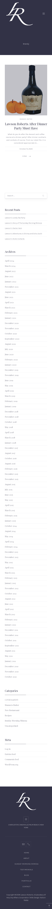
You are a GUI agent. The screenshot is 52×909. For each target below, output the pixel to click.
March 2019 (10, 396)
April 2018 (9, 432)
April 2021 (9, 302)
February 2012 (11, 619)
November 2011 (11, 635)
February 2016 (11, 468)
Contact (26, 887)
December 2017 (11, 448)
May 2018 (9, 427)
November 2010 (12, 671)
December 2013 (11, 552)
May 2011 (9, 656)
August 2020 (10, 344)
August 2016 (10, 463)
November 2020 (12, 328)
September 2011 (12, 645)
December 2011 (11, 630)
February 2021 (11, 313)
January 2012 (10, 624)
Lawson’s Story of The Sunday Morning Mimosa (23, 223)
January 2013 (10, 583)
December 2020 (12, 323)
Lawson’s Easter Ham (13, 228)
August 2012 (10, 598)
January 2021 (10, 318)
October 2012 (10, 593)
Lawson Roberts (27, 895)
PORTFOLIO (27, 881)
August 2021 (10, 292)
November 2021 (11, 287)
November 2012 (11, 588)
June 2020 (9, 354)
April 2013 (9, 567)
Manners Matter (26, 119)
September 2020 (12, 339)
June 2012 (9, 604)
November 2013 (11, 557)
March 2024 (10, 266)
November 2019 (12, 375)
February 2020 (11, 359)
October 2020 (11, 333)
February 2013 (11, 578)
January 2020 (10, 365)
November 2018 (11, 417)
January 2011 (10, 661)
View (24, 156)
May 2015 (9, 500)
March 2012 (10, 614)
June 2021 (9, 297)
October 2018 (10, 422)
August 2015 (10, 484)
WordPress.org (11, 764)
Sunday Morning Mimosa (16, 720)
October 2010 (11, 676)
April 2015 (9, 505)
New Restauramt (12, 710)
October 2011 (10, 640)
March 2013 (10, 572)
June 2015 (9, 494)
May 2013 (9, 562)
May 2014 (9, 536)
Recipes (8, 715)
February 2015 (11, 515)
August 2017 (10, 453)
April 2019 (9, 391)
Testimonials (26, 870)
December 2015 (11, 474)
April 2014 (9, 541)
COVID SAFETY (11, 700)
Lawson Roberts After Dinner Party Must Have (26, 126)
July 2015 (8, 489)
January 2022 (10, 281)
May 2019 (9, 385)
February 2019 (11, 401)
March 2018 (10, 437)
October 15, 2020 (26, 149)
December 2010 (11, 666)
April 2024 (9, 261)
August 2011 (10, 650)
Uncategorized (11, 726)
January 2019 (10, 406)
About (26, 858)
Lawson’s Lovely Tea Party (15, 218)
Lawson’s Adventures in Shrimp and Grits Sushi (23, 234)
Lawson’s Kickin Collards (15, 239)
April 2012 (9, 609)
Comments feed (12, 759)
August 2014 (10, 531)
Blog (26, 875)
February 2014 (11, 546)
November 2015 (11, 479)
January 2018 (10, 443)
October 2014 (11, 526)
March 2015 (10, 510)
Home (26, 853)
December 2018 (11, 411)
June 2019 (9, 380)
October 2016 (11, 458)
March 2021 (10, 307)
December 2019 (11, 370)
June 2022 (9, 276)
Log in (8, 749)
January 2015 (10, 520)
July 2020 (9, 349)
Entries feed (10, 754)
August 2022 (10, 271)
